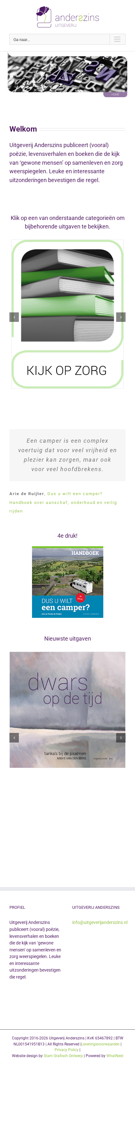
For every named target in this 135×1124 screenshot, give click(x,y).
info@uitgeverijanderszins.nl (99, 922)
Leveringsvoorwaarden (100, 1044)
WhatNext (114, 1056)
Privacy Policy (66, 1050)
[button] (14, 317)
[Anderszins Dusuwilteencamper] (67, 549)
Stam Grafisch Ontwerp (63, 1056)
